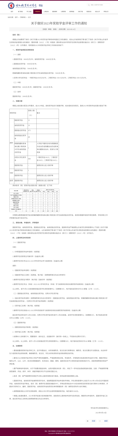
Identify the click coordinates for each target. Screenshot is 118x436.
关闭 (106, 421)
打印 (93, 421)
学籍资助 (37, 11)
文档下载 (80, 11)
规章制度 (71, 11)
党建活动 (88, 11)
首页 (12, 11)
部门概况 (20, 11)
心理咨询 (46, 11)
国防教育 (54, 11)
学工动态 (29, 11)
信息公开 (97, 11)
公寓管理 (63, 11)
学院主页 (106, 11)
